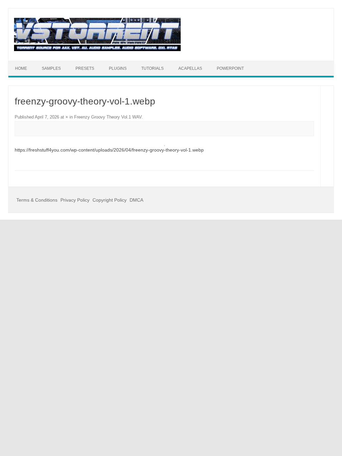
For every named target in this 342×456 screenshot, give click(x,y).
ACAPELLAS (190, 68)
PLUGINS (118, 68)
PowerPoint (230, 68)
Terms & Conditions (36, 200)
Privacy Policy (75, 200)
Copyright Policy (110, 200)
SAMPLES (51, 68)
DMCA (136, 200)
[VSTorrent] (97, 49)
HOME (21, 68)
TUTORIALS (152, 68)
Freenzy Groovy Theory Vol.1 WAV (108, 117)
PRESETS (84, 68)
